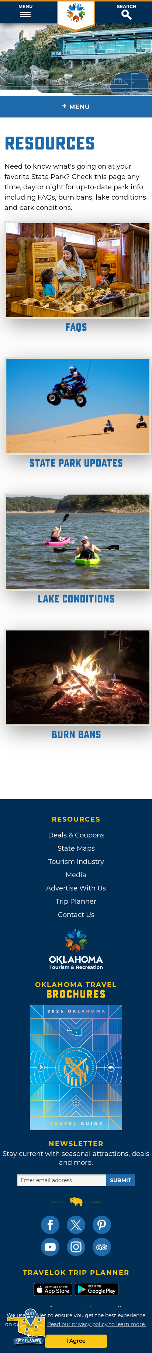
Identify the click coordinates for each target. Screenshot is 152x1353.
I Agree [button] (76, 1341)
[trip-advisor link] (102, 1247)
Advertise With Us (76, 888)
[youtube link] (50, 1247)
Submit (120, 1180)
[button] (25, 12)
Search (127, 6)
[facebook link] (50, 1225)
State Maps (76, 848)
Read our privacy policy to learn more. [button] (96, 1324)
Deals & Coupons (76, 835)
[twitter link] (76, 1225)
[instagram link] (76, 1247)
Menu (25, 6)
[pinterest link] (102, 1225)
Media (76, 875)
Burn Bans (76, 735)
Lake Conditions (76, 599)
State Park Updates (76, 463)
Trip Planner (76, 901)
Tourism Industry (76, 862)
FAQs (76, 327)
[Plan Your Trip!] (27, 1327)
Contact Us (76, 915)
